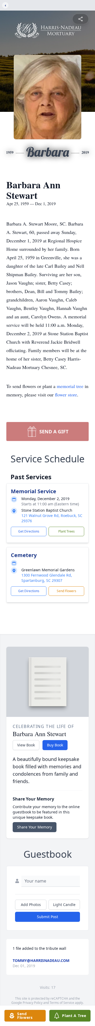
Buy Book (55, 744)
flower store (66, 394)
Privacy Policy (32, 1002)
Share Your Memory (34, 827)
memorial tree (70, 386)
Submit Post (47, 916)
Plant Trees (66, 531)
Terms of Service (62, 1002)
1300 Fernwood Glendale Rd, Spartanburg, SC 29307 (46, 578)
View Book (26, 744)
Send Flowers (66, 591)
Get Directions (28, 531)
